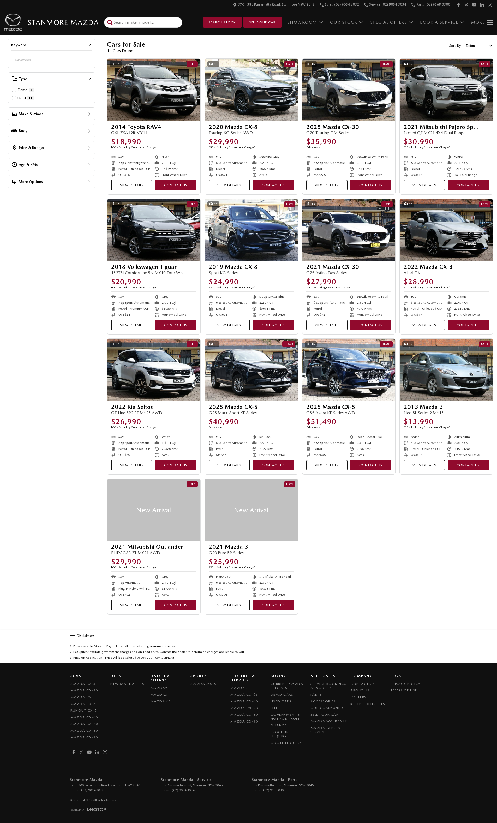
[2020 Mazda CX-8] (251, 90)
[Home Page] (13, 22)
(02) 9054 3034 (183, 790)
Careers (358, 697)
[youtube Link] (474, 5)
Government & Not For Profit (286, 717)
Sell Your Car (262, 22)
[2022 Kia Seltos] (153, 370)
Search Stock (222, 22)
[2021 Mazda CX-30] (349, 230)
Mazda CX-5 (83, 697)
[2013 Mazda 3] (446, 370)
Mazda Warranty (328, 721)
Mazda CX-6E (84, 704)
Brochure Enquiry (281, 734)
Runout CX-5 (83, 710)
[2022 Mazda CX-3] (446, 230)
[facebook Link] (458, 5)
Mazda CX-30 (84, 690)
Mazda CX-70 (84, 724)
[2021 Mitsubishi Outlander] (153, 510)
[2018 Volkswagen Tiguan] (153, 230)
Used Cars (281, 701)
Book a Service (439, 22)
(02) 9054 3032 (92, 790)
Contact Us (175, 185)
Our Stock (343, 22)
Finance (279, 725)
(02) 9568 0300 (274, 790)
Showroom (302, 22)
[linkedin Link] (482, 5)
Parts (316, 694)
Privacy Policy (406, 684)
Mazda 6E (161, 701)
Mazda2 (159, 688)
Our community (327, 708)
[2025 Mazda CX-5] (251, 370)
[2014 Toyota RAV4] (153, 90)
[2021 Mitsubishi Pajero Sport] (446, 90)
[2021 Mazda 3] (251, 510)
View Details (132, 185)
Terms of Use (404, 690)
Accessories (323, 701)
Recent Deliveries (367, 704)
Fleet (275, 708)
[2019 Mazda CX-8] (251, 230)
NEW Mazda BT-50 (128, 684)
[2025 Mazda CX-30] (349, 90)
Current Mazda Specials (287, 686)
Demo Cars (282, 694)
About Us (360, 690)
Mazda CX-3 (83, 684)
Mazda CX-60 (84, 717)
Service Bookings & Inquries (328, 686)
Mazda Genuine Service (326, 730)
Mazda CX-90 (84, 737)
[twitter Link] (466, 5)
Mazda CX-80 (84, 730)
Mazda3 (159, 694)
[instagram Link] (490, 5)
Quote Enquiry (286, 743)
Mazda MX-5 (203, 684)
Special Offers (388, 22)
